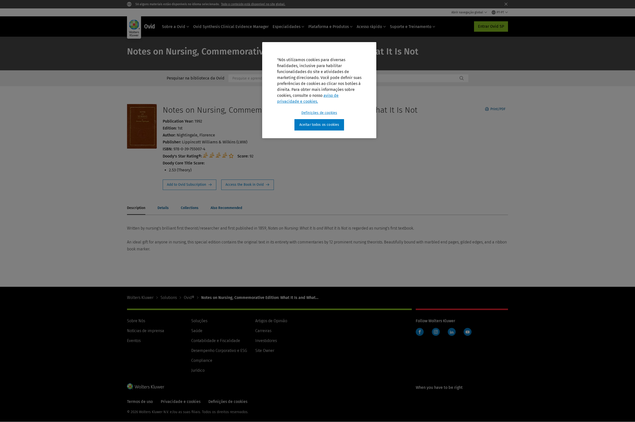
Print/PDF (497, 109)
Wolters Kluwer (140, 297)
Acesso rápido (369, 26)
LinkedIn (452, 332)
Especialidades (286, 26)
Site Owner (264, 350)
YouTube (468, 332)
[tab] (136, 208)
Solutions (168, 297)
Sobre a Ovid (173, 26)
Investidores (266, 340)
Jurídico (198, 370)
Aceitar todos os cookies (319, 125)
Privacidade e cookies (180, 401)
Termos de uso (140, 401)
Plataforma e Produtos (328, 26)
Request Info (189, 185)
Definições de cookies (319, 113)
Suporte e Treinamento (410, 26)
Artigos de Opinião (271, 320)
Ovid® (189, 297)
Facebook (420, 332)
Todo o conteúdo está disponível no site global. (253, 4)
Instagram (436, 332)
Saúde (196, 330)
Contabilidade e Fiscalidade (215, 340)
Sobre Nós (136, 320)
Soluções (199, 320)
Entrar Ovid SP (491, 26)
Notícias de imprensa (145, 330)
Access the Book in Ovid (248, 185)
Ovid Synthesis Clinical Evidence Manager (231, 26)
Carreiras (263, 330)
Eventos (134, 340)
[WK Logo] (145, 386)
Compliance (201, 360)
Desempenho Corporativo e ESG (219, 350)
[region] (319, 90)
